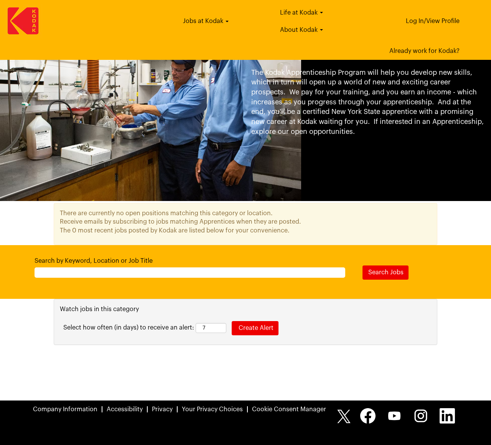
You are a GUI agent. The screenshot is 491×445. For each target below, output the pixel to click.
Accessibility (125, 409)
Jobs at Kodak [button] (204, 21)
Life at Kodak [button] (299, 13)
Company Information (65, 409)
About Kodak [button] (299, 30)
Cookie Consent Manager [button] (289, 409)
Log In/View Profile (433, 21)
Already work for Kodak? (424, 51)
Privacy (162, 409)
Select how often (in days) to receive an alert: (128, 328)
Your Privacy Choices (212, 409)
